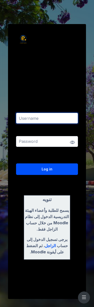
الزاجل (50, 245)
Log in (47, 169)
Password (25, 133)
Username (25, 110)
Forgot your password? (60, 155)
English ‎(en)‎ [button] (28, 281)
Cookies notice (63, 281)
